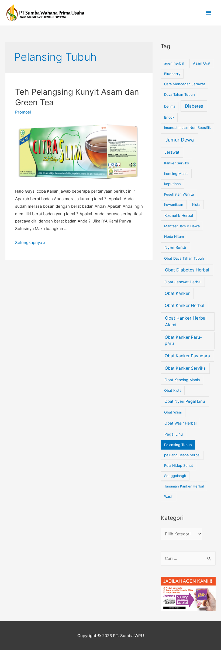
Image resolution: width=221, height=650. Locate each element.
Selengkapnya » (30, 242)
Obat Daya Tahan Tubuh (184, 258)
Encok (169, 117)
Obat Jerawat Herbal (182, 282)
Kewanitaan (173, 204)
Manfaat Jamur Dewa (182, 226)
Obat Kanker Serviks (185, 368)
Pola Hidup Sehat (178, 465)
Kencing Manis (176, 173)
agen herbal (174, 63)
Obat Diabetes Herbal (187, 270)
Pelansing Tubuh (178, 445)
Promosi (23, 112)
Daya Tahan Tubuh (179, 94)
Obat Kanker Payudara (187, 355)
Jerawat (171, 152)
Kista (196, 204)
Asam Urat (201, 63)
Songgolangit (175, 476)
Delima (169, 106)
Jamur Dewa (179, 140)
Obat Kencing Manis (182, 379)
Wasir (168, 496)
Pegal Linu (173, 434)
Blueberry (172, 74)
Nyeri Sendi (175, 247)
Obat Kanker (177, 293)
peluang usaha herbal (182, 455)
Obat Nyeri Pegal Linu (184, 401)
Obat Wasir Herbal (180, 423)
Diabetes (194, 106)
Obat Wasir (173, 412)
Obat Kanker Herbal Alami (185, 321)
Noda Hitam (174, 236)
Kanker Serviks (176, 163)
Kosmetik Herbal (178, 215)
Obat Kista (172, 390)
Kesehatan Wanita (179, 194)
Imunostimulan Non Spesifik (187, 127)
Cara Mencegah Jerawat (184, 84)
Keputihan (172, 184)
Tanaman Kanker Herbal (184, 486)
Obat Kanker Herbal (184, 305)
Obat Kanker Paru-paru (183, 340)
